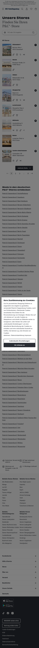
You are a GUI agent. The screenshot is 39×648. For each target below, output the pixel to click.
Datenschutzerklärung (17, 335)
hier (18, 331)
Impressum (28, 335)
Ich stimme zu (19, 345)
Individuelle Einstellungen (19, 341)
